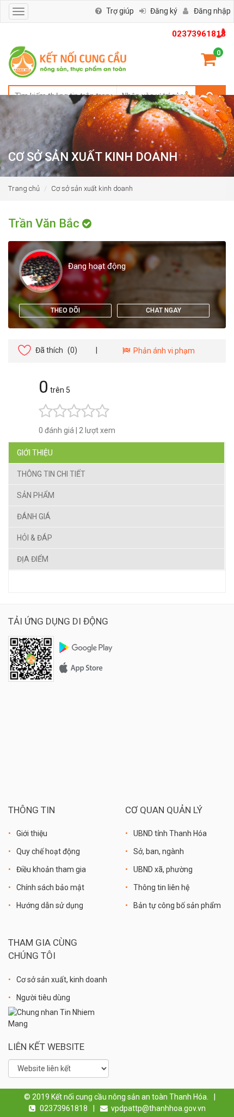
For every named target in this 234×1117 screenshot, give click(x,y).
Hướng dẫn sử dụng (49, 905)
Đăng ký (163, 11)
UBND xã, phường (163, 869)
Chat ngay (163, 310)
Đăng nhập (212, 11)
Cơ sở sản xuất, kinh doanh (61, 979)
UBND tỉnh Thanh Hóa (170, 833)
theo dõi (65, 310)
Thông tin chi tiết (51, 474)
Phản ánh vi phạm (162, 350)
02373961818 (199, 34)
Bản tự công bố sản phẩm (177, 905)
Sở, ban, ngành (158, 851)
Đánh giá (34, 516)
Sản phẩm (35, 495)
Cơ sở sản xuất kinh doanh (92, 188)
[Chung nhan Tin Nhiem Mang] (58, 1017)
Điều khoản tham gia (51, 869)
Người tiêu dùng (43, 997)
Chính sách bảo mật (50, 887)
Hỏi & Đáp (34, 537)
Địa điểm (32, 559)
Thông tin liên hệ (161, 887)
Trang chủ (24, 188)
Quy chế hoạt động (48, 851)
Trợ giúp (120, 11)
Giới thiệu (35, 452)
